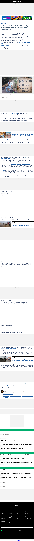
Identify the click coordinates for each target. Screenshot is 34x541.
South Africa (5, 21)
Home (2, 21)
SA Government (6, 394)
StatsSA (3, 170)
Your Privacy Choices (18, 540)
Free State (11, 394)
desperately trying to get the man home (20, 164)
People (1, 482)
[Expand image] (32, 76)
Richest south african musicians (27, 396)
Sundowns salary (6, 396)
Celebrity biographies (3, 438)
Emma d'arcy (5, 397)
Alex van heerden (18, 396)
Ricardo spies (12, 396)
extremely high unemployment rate (9, 348)
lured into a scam (26, 117)
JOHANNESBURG (5, 45)
